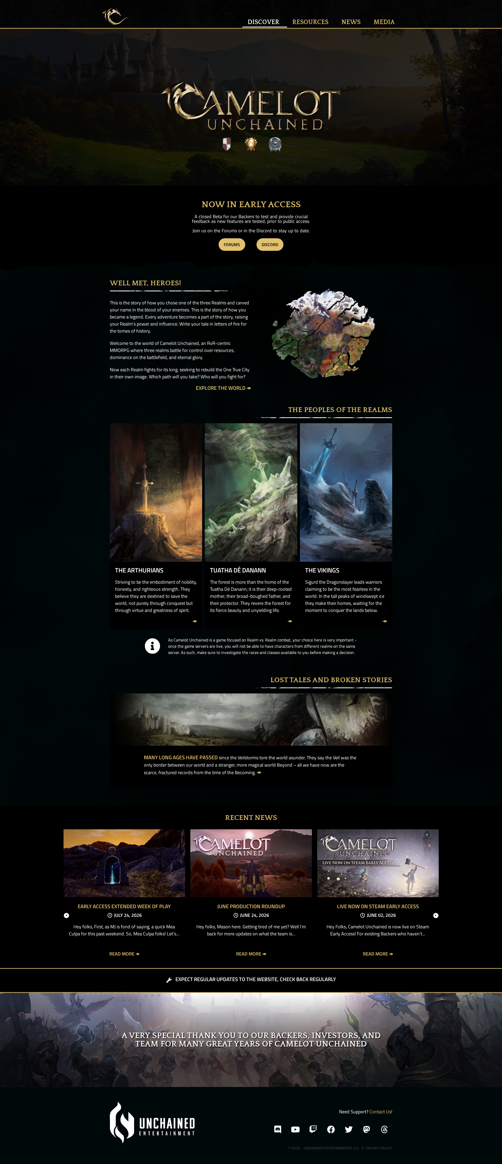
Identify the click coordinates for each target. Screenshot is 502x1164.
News (351, 22)
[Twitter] (349, 1129)
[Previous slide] (66, 915)
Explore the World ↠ (223, 388)
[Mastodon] (366, 1129)
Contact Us (380, 1111)
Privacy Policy (379, 1148)
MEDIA (384, 22)
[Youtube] (295, 1129)
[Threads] (384, 1129)
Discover (263, 22)
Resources (310, 22)
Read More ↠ (124, 953)
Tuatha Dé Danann (238, 570)
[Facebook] (331, 1129)
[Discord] (278, 1129)
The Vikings (322, 570)
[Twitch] (313, 1129)
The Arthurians (139, 570)
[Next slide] (435, 915)
